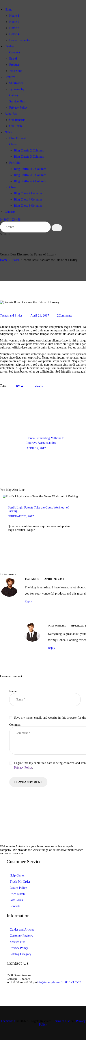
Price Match (17, 894)
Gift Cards (16, 900)
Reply (28, 601)
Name (13, 691)
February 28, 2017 (21, 516)
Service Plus (17, 941)
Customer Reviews (21, 935)
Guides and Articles (22, 929)
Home (3, 260)
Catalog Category (20, 954)
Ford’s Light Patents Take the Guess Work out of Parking (38, 509)
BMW (19, 386)
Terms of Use (61, 1021)
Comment (15, 724)
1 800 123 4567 (71, 982)
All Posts (13, 260)
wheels (38, 386)
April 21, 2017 (39, 315)
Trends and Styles (11, 315)
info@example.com (49, 982)
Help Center (17, 875)
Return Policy (18, 887)
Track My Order (20, 881)
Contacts (15, 906)
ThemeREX (8, 1021)
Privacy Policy (23, 767)
